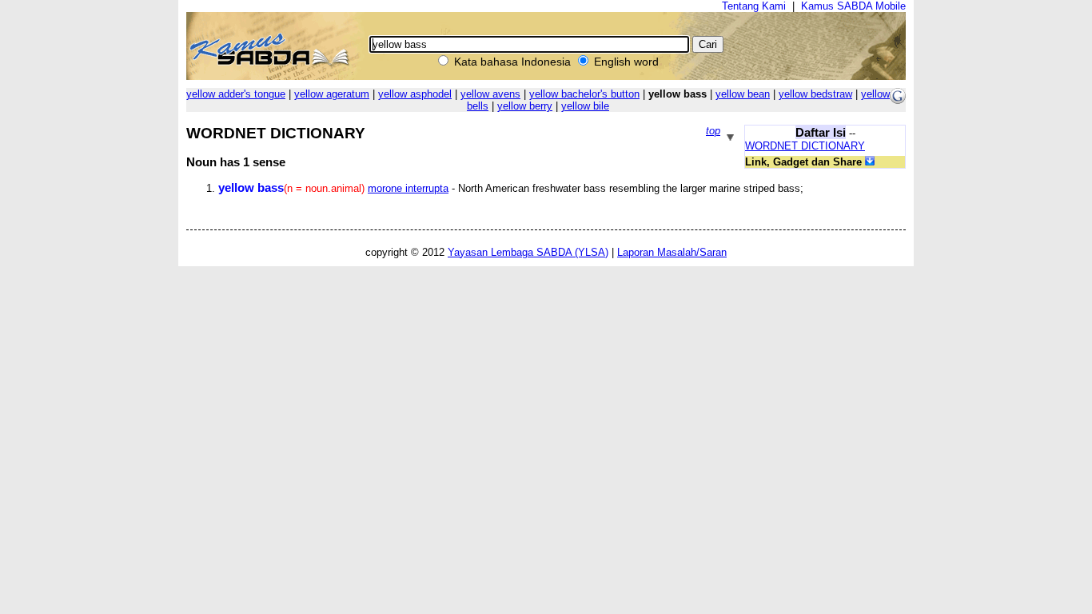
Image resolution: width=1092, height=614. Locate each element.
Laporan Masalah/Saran (672, 252)
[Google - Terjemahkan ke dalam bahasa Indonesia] (898, 100)
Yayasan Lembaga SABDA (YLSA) (528, 252)
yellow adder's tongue (235, 94)
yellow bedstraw (815, 94)
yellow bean (742, 94)
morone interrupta (408, 188)
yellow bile (585, 106)
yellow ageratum (331, 94)
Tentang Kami (754, 6)
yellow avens (490, 94)
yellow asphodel (415, 94)
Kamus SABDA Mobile (853, 6)
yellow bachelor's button (584, 94)
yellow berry (524, 106)
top (713, 131)
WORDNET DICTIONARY (805, 146)
